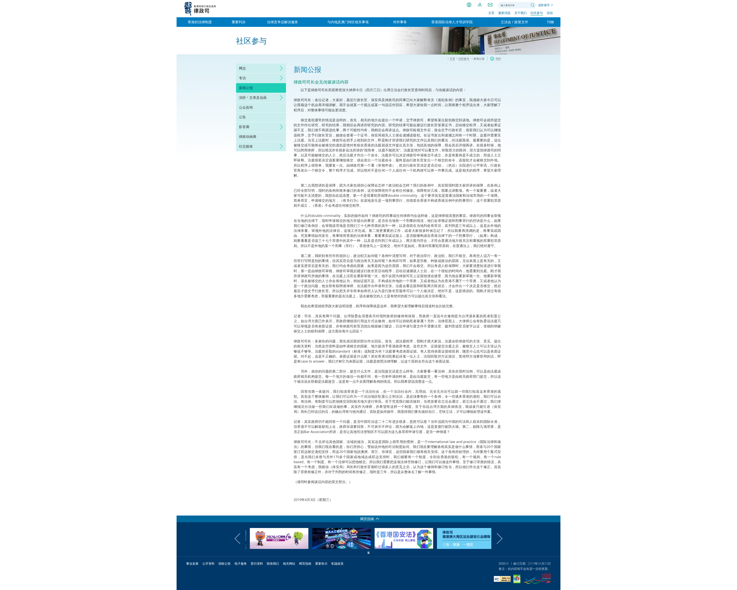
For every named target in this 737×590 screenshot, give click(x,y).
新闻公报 (246, 87)
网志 (242, 68)
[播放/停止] (368, 553)
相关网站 (289, 563)
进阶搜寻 (544, 5)
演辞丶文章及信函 (253, 97)
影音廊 (244, 126)
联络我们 (490, 5)
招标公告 (224, 563)
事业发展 (192, 563)
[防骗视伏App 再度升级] (337, 547)
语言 (469, 5)
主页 (491, 13)
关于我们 (520, 13)
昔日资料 (257, 563)
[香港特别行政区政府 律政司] (200, 8)
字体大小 (480, 5)
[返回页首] (555, 510)
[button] (240, 538)
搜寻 (532, 5)
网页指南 (305, 563)
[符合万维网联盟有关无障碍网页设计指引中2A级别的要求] (502, 579)
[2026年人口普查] (275, 547)
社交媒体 (246, 146)
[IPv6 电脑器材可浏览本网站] (517, 579)
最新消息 (504, 13)
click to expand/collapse (280, 68)
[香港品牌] (537, 579)
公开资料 (208, 563)
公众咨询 (246, 107)
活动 (550, 13)
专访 (242, 78)
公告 (242, 117)
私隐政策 (337, 563)
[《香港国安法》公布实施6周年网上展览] (399, 547)
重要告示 (321, 563)
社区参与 (536, 13)
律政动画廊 (247, 136)
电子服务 (241, 563)
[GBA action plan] (462, 547)
